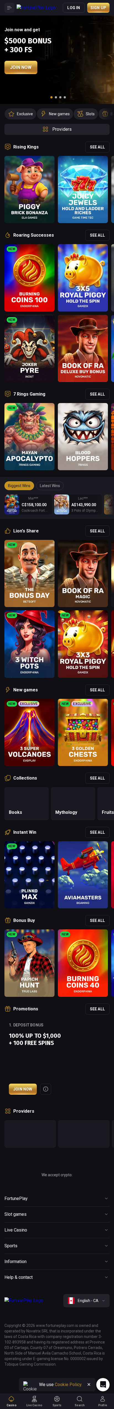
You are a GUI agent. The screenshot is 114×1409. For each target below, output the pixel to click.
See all (97, 147)
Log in (73, 8)
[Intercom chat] (103, 1384)
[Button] (9, 8)
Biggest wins (19, 485)
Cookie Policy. (68, 1384)
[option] (20, 113)
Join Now (21, 67)
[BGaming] (84, 1134)
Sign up (98, 8)
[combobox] (86, 1300)
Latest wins (50, 485)
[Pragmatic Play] (30, 1134)
